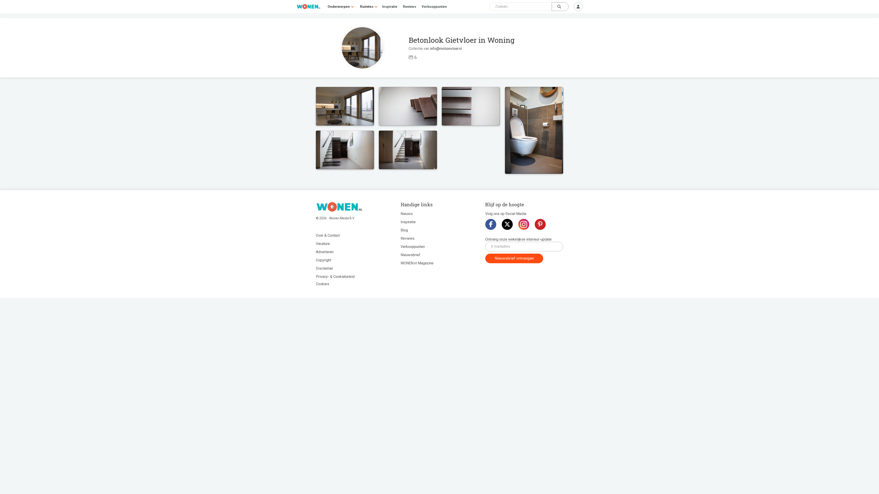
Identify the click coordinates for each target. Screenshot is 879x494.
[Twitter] (507, 224)
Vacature (323, 244)
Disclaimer (324, 268)
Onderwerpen (339, 7)
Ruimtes (366, 7)
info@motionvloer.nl (446, 48)
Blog (404, 230)
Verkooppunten (434, 7)
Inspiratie (389, 7)
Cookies (322, 284)
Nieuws (407, 214)
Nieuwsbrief (410, 255)
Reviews (409, 7)
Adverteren (325, 252)
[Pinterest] (540, 224)
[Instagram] (523, 224)
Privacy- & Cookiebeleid (335, 276)
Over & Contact (328, 235)
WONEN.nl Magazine (417, 263)
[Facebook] (490, 224)
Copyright (323, 260)
